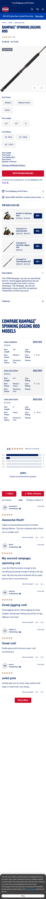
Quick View (37, 342)
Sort (21, 500)
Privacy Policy (30, 889)
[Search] (32, 9)
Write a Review (35, 494)
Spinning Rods (19, 23)
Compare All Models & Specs (13, 165)
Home (4, 23)
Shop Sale (39, 16)
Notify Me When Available (23, 173)
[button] (8, 37)
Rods (10, 23)
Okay (23, 896)
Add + (38, 216)
